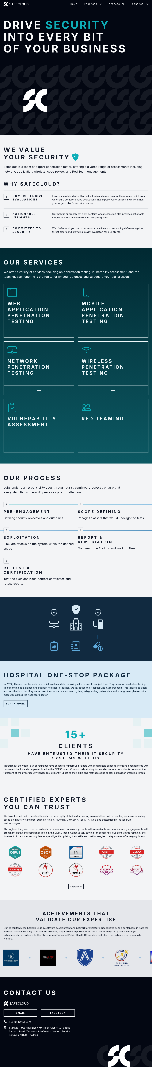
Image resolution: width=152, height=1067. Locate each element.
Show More (76, 886)
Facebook (58, 1013)
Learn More (15, 703)
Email (20, 1013)
